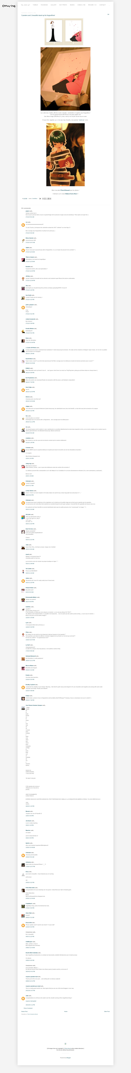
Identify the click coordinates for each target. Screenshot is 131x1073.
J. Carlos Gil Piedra (31, 347)
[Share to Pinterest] (50, 199)
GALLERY (53, 5)
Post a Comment (28, 1008)
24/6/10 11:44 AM (30, 947)
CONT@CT (102, 5)
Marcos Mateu (29, 665)
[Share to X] (47, 199)
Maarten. (28, 830)
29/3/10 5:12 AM (30, 917)
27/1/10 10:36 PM (30, 342)
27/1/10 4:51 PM (30, 314)
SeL (27, 416)
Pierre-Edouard (65, 190)
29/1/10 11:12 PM (30, 422)
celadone (28, 438)
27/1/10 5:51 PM (30, 333)
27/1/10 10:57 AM (30, 242)
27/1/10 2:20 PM (30, 290)
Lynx (27, 622)
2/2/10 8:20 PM (30, 495)
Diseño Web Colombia (32, 952)
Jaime (27, 578)
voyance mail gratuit (31, 1001)
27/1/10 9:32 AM (30, 233)
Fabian (27, 695)
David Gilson (29, 358)
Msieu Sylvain (29, 238)
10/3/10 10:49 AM (30, 847)
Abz (27, 285)
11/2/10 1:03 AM (30, 617)
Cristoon (28, 447)
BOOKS (72, 5)
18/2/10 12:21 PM (30, 660)
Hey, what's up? (25, 5)
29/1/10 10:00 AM (30, 401)
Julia (27, 995)
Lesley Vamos (29, 490)
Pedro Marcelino (30, 887)
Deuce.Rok (29, 922)
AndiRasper (29, 941)
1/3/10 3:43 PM (30, 815)
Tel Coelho (28, 568)
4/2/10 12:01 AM (30, 549)
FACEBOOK (44, 5)
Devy (27, 871)
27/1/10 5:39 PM (30, 323)
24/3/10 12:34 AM (30, 898)
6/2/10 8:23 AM (29, 592)
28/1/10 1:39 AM (30, 353)
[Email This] (43, 199)
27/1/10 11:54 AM (30, 252)
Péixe (27, 632)
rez (26, 222)
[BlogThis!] (45, 199)
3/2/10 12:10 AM (30, 509)
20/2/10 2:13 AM (30, 670)
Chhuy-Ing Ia (67, 1048)
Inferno (28, 397)
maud (27, 554)
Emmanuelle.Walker (31, 597)
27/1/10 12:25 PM (30, 271)
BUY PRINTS (63, 5)
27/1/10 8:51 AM (30, 217)
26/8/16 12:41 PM (30, 981)
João (27, 545)
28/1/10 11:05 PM (30, 391)
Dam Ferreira (29, 529)
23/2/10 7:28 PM (30, 700)
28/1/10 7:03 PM (30, 382)
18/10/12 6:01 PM (30, 971)
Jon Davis (28, 821)
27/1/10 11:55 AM (30, 261)
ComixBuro (34, 198)
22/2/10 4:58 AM (30, 690)
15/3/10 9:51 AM (30, 857)
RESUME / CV (92, 5)
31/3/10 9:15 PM (30, 927)
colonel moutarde (30, 319)
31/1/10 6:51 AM (30, 433)
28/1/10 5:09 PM (30, 372)
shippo (27, 406)
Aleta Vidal (29, 913)
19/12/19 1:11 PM (30, 1005)
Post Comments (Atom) (33, 1014)
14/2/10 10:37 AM (30, 640)
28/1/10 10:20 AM (30, 363)
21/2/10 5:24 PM (30, 679)
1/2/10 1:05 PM (30, 458)
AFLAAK (28, 514)
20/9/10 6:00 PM (30, 960)
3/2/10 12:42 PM (30, 523)
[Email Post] (40, 198)
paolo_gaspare (30, 304)
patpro (27, 211)
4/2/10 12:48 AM (30, 563)
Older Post (107, 1011)
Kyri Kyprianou (30, 377)
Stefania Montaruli (31, 656)
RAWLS (28, 368)
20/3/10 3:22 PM (30, 882)
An (26, 427)
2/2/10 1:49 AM (29, 476)
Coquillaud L (29, 903)
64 (108, 14)
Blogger (69, 1057)
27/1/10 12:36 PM (30, 280)
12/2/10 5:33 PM (30, 627)
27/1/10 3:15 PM (30, 299)
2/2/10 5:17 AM (29, 485)
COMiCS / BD (81, 5)
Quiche (28, 843)
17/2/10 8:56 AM (30, 651)
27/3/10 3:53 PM (30, 908)
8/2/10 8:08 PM (30, 601)
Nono (27, 338)
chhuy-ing (28, 463)
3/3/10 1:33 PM (30, 825)
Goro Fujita (29, 387)
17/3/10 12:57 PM (30, 866)
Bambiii (28, 266)
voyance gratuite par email (33, 986)
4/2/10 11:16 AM (30, 573)
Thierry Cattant (30, 257)
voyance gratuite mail (31, 976)
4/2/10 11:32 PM (30, 582)
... (109, 5)
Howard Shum (29, 587)
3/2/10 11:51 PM (30, 539)
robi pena (28, 862)
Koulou (28, 675)
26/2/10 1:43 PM (30, 806)
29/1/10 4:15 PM (30, 410)
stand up (81, 120)
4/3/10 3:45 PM (30, 838)
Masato (28, 811)
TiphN (27, 247)
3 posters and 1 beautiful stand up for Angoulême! (38, 15)
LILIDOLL (28, 606)
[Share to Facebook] (48, 199)
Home (65, 1011)
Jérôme (28, 276)
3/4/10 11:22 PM (30, 936)
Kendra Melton (30, 328)
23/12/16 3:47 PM (30, 990)
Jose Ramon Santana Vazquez (34, 705)
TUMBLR (35, 5)
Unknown (28, 481)
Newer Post (24, 1011)
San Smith (28, 295)
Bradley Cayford (30, 684)
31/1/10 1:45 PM (30, 442)
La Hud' (28, 645)
